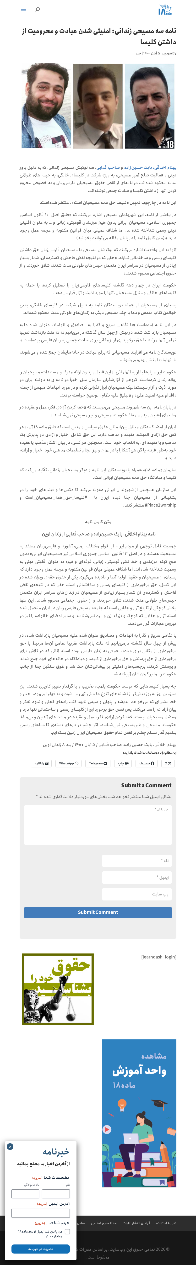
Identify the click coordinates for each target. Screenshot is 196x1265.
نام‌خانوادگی (31, 1185)
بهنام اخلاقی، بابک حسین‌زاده (150, 167)
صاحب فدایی (108, 167)
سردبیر (167, 53)
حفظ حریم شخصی (104, 1223)
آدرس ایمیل (53, 1204)
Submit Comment (98, 912)
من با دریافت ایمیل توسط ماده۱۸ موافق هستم (40, 1234)
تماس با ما (78, 1223)
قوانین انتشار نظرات (136, 1223)
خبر (138, 53)
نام (68, 1185)
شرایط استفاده (166, 1223)
